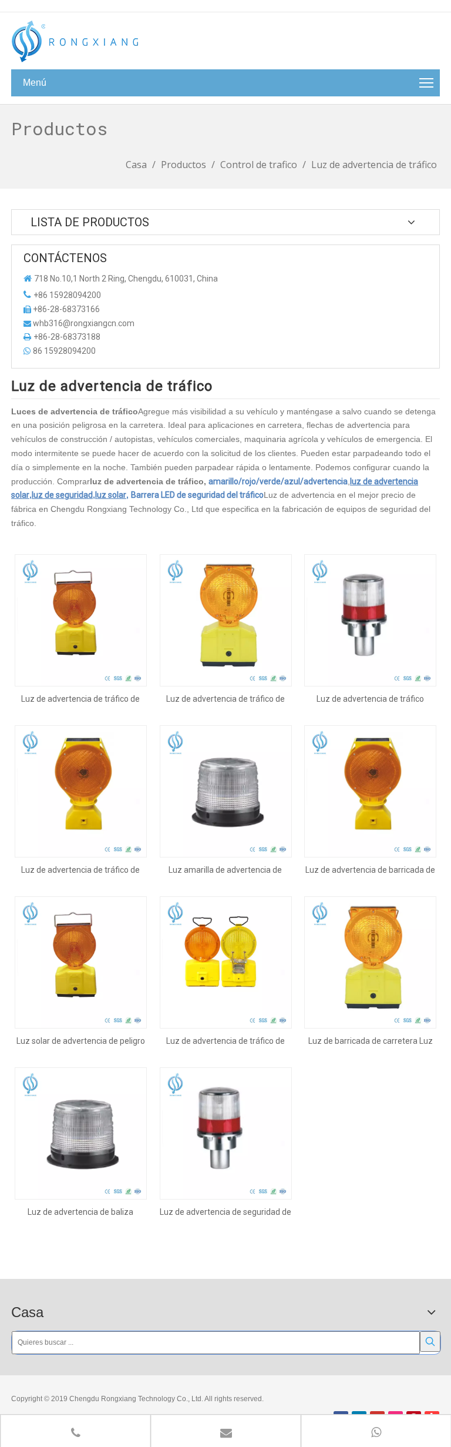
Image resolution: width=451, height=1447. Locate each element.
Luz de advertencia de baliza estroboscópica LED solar (80, 1212)
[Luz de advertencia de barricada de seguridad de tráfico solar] (370, 790)
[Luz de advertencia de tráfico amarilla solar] (370, 619)
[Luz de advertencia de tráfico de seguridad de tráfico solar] (80, 790)
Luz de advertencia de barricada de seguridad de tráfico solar (370, 870)
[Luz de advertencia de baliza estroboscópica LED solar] (80, 1132)
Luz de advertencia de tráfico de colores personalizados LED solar (81, 699)
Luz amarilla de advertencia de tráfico (225, 870)
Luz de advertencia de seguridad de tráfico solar (225, 1212)
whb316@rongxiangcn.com (83, 323)
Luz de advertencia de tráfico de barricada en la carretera (225, 699)
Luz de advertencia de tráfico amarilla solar (370, 699)
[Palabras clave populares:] (430, 1341)
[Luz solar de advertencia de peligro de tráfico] (80, 961)
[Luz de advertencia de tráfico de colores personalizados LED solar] (80, 619)
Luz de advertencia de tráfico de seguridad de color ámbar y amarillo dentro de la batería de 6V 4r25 (225, 1041)
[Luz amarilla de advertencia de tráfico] (225, 790)
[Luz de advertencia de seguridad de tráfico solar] (225, 1132)
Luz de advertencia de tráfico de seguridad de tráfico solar (80, 870)
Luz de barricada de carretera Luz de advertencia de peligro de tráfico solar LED (370, 1041)
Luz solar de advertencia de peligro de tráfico (80, 1041)
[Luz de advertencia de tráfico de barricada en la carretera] (225, 619)
